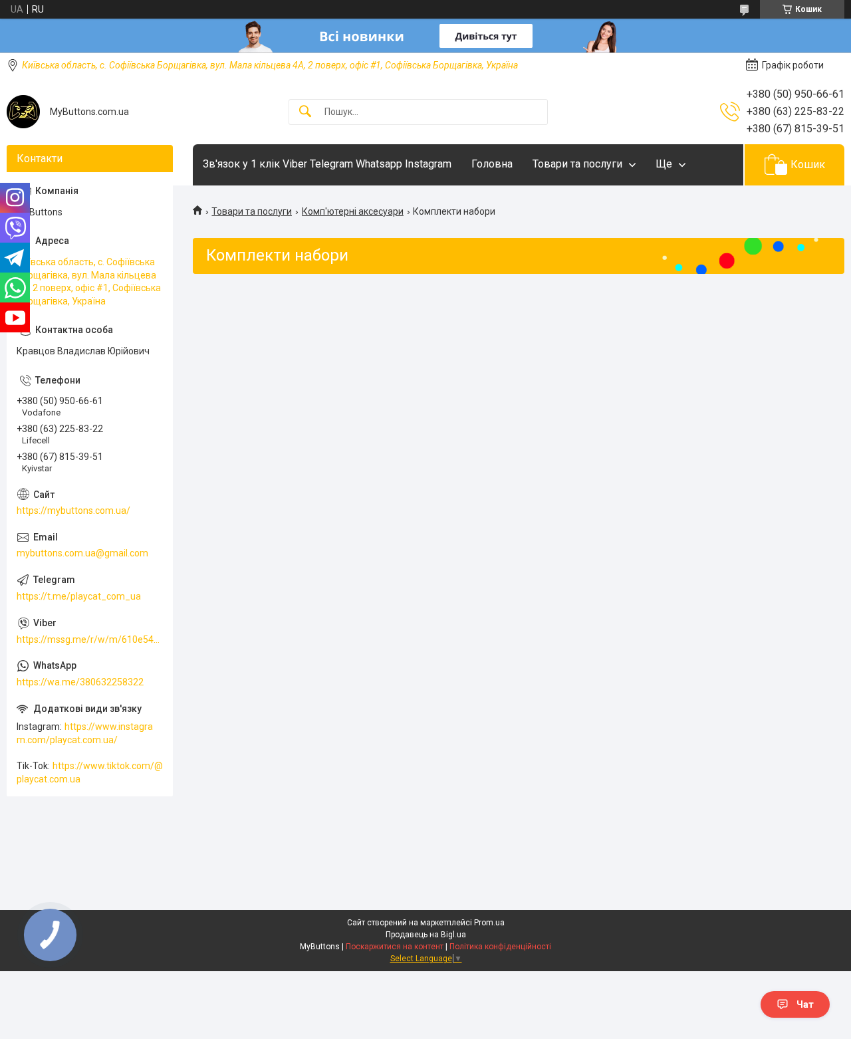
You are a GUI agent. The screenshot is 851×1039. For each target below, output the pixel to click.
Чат (805, 1004)
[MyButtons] (23, 111)
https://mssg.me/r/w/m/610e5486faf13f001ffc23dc (90, 639)
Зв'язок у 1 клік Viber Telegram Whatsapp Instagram (327, 164)
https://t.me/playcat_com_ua (79, 596)
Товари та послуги (577, 164)
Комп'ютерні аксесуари (353, 211)
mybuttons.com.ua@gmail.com (82, 553)
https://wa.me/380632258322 (80, 682)
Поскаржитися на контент (394, 946)
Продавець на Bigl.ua (426, 934)
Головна (492, 164)
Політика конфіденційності (500, 946)
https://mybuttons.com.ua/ (73, 510)
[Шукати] (305, 112)
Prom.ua (489, 922)
